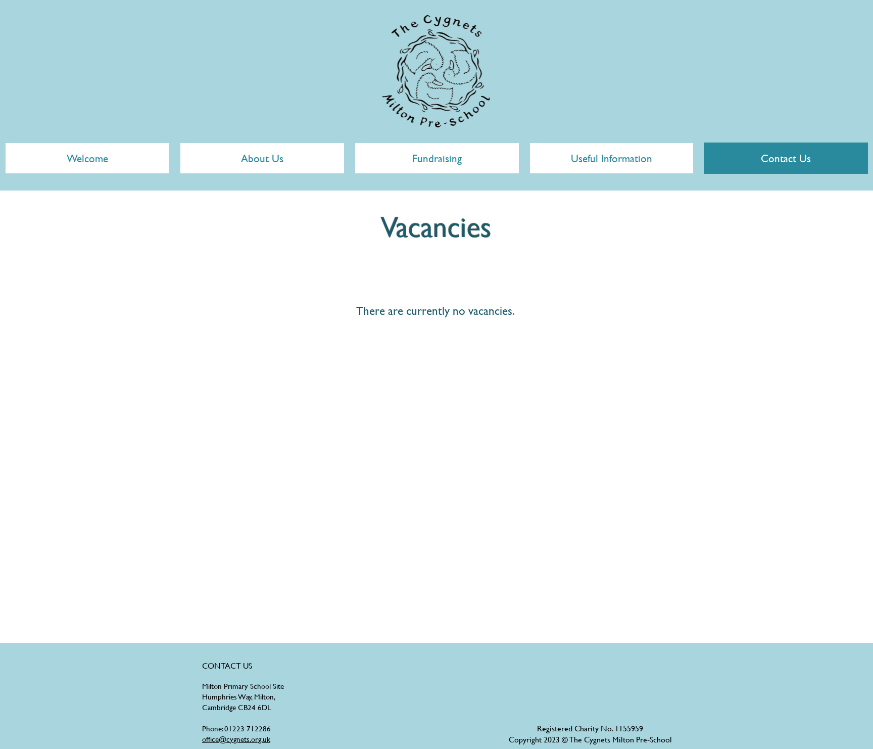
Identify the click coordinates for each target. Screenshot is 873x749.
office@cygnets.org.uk (236, 739)
